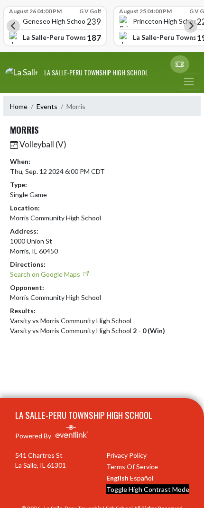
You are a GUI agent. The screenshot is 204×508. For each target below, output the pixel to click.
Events (47, 106)
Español (141, 478)
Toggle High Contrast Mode (147, 489)
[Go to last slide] (13, 26)
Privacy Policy (126, 455)
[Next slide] (190, 26)
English (117, 478)
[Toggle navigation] (189, 81)
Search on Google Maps (46, 274)
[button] (179, 64)
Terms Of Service (132, 467)
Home (19, 106)
